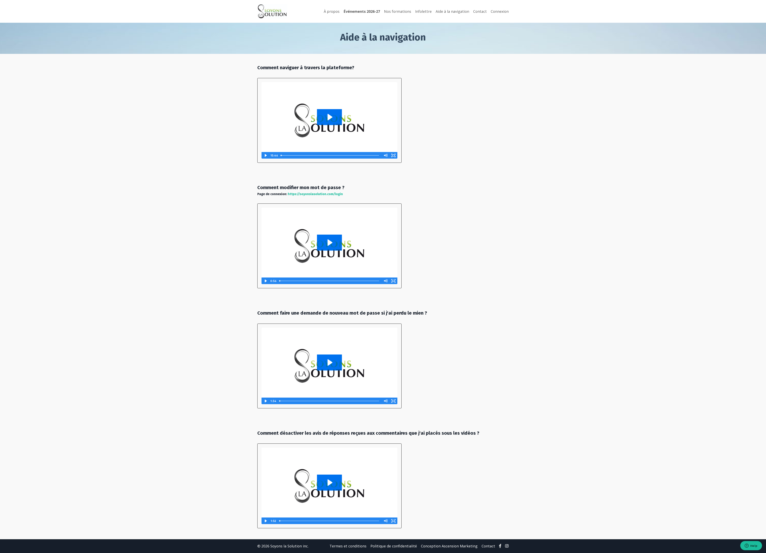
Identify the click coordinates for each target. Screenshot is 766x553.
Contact (480, 11)
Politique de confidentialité (393, 546)
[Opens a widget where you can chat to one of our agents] (751, 546)
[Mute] (386, 155)
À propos (332, 11)
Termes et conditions (348, 546)
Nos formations (397, 11)
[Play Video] (265, 155)
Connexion (500, 11)
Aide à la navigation (452, 11)
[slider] (330, 155)
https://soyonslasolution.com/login (315, 194)
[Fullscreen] (394, 155)
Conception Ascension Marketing (449, 546)
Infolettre (423, 11)
